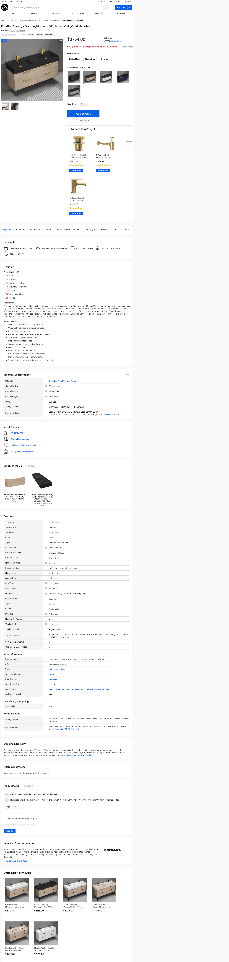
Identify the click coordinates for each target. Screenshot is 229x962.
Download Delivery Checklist (80, 755)
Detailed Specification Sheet (23, 445)
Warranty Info (17, 433)
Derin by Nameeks (17, 30)
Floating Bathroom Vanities (97, 689)
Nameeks (53, 679)
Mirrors (99, 13)
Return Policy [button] (115, 41)
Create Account (16, 2)
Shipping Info (91, 229)
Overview (20, 229)
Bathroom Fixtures (57, 689)
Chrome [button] (104, 59)
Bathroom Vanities (57, 669)
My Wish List (115, 2)
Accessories (77, 13)
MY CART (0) (123, 7)
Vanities (35, 13)
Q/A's (116, 229)
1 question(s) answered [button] (26, 35)
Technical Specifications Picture (63, 381)
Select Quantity (92, 104)
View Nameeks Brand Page (15, 861)
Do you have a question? (11, 235)
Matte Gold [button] (90, 59)
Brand (127, 229)
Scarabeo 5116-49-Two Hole (67, 729)
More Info (77, 229)
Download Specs (111, 414)
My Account (100, 2)
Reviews (105, 229)
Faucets (121, 13)
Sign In (4, 2)
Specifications (35, 229)
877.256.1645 (127, 2)
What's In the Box (63, 229)
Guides (48, 229)
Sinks (13, 13)
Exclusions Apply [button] (125, 47)
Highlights (8, 229)
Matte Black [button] (74, 59)
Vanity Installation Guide (22, 451)
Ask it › (9, 831)
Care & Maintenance (20, 439)
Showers (56, 13)
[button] (74, 77)
